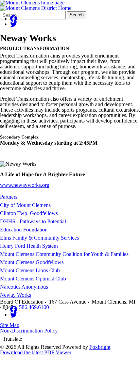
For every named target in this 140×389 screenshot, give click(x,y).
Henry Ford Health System (29, 246)
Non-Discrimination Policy (29, 331)
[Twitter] (13, 24)
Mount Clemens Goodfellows (32, 262)
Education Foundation (24, 229)
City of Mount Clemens (25, 205)
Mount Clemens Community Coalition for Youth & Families (64, 254)
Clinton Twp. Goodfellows (29, 213)
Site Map (9, 325)
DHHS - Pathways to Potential (33, 221)
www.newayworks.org (24, 185)
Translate (12, 339)
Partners (8, 197)
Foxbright (99, 347)
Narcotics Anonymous (24, 287)
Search (77, 14)
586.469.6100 (34, 307)
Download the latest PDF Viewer (35, 352)
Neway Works (15, 295)
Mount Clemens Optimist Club (33, 278)
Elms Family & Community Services (39, 238)
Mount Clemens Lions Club (30, 270)
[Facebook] (13, 18)
